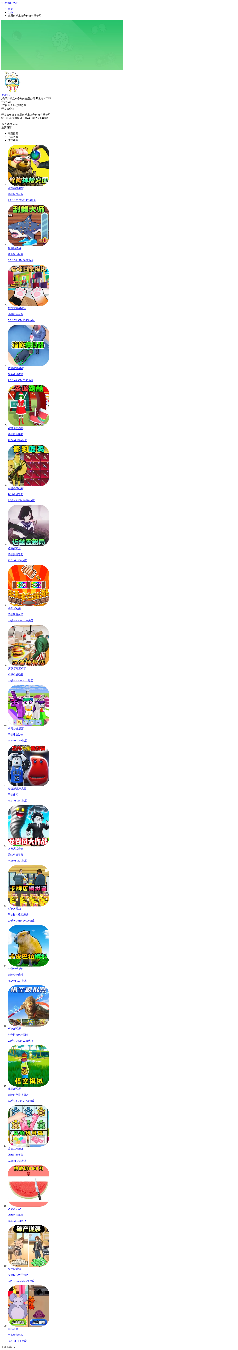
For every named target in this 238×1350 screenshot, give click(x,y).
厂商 (10, 12)
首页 (10, 8)
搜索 (14, 2)
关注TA (5, 95)
